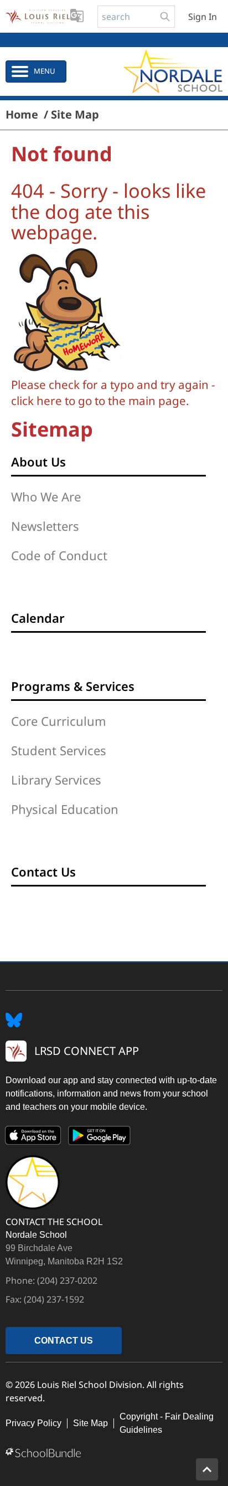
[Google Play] (100, 1137)
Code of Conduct (59, 555)
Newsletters (45, 525)
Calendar (38, 617)
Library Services (56, 779)
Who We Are (46, 496)
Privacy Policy (33, 1423)
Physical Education (64, 809)
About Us (38, 461)
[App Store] (33, 1137)
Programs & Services (72, 686)
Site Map (90, 1423)
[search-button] (164, 16)
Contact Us (43, 871)
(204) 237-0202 (67, 1280)
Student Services (58, 750)
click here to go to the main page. (100, 400)
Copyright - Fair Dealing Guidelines (167, 1423)
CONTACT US (63, 1340)
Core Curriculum (58, 721)
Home (22, 114)
